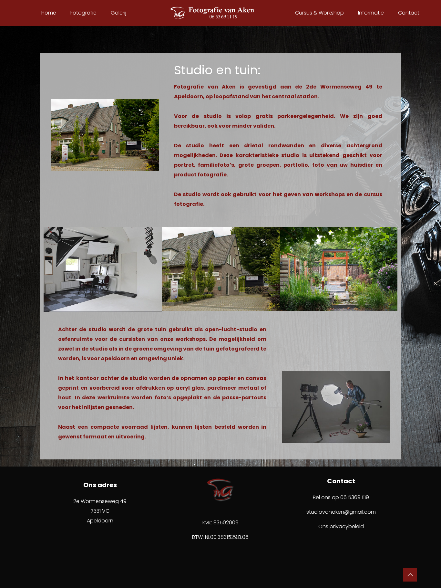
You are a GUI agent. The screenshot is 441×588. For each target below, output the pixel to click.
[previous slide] (49, 269)
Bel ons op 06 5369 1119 (341, 497)
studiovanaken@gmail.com (341, 512)
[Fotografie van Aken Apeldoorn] (220, 13)
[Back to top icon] (410, 575)
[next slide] (391, 269)
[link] (105, 135)
